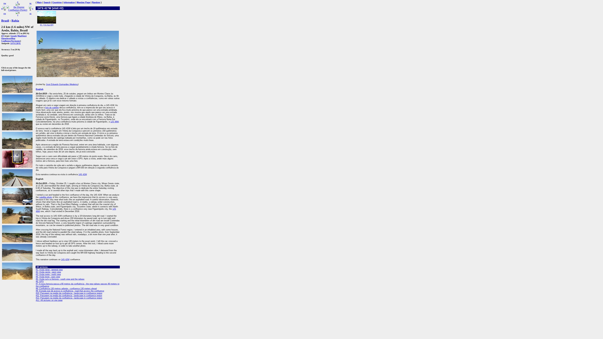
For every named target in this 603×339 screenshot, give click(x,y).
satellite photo (45, 197)
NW (4, 3)
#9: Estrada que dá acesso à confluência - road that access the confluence (70, 291)
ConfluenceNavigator (10, 41)
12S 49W (114, 122)
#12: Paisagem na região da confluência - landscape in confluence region (69, 298)
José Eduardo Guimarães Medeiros (62, 84)
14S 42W (83, 174)
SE (31, 14)
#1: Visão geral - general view (49, 270)
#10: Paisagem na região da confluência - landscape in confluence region (69, 293)
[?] (3, 36)
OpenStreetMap (8, 38)
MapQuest (22, 36)
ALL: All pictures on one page (49, 300)
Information (69, 2)
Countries (57, 2)
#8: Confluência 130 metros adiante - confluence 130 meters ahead (66, 288)
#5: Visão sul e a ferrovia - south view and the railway (60, 279)
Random (96, 2)
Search (47, 2)
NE (30, 3)
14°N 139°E (15, 43)
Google (14, 36)
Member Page (83, 2)
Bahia (15, 20)
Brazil (5, 20)
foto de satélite (52, 107)
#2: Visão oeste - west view (48, 272)
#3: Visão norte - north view (48, 274)
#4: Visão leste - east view (48, 277)
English (39, 89)
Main (39, 2)
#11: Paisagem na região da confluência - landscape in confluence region (69, 295)
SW (4, 14)
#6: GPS (40, 281)
